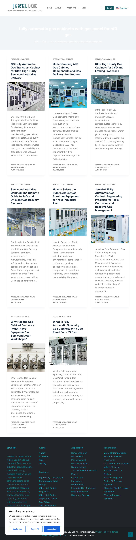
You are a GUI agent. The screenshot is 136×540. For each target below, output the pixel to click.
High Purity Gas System (51, 477)
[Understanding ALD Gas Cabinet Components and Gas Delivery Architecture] (68, 93)
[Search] (102, 8)
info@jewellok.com (54, 535)
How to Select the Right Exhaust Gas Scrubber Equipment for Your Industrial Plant (66, 196)
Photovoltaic (77, 484)
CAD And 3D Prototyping (116, 463)
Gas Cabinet (45, 502)
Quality (42, 463)
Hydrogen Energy (80, 495)
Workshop (44, 456)
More (84, 8)
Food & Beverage (79, 491)
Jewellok (11, 447)
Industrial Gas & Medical (83, 488)
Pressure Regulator (20, 59)
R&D (41, 460)
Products (71, 8)
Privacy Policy (102, 532)
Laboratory (76, 481)
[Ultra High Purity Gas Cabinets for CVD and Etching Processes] (110, 89)
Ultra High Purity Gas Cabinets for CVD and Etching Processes (109, 67)
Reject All (35, 529)
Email (109, 8)
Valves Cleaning (112, 467)
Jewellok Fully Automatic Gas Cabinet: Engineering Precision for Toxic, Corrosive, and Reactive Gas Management (108, 200)
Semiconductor (79, 453)
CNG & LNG (77, 477)
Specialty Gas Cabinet (63, 59)
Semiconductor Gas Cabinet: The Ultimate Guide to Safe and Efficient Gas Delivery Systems (25, 196)
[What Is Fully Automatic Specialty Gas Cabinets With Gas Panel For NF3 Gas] (68, 351)
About (58, 8)
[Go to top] (130, 534)
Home (49, 8)
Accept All (51, 529)
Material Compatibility (115, 453)
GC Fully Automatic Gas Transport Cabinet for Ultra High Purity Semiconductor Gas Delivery (25, 71)
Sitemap (114, 532)
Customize (17, 529)
